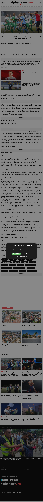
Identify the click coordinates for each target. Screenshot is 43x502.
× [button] (35, 243)
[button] (21, 251)
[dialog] (21, 251)
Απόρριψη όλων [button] (26, 253)
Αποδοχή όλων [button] (16, 253)
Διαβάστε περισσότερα (30, 249)
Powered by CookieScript (21, 258)
